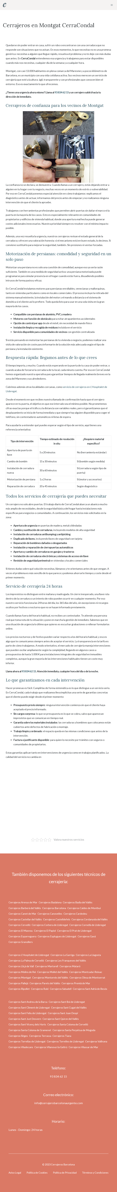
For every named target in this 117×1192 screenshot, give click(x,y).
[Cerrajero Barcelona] (4, 5)
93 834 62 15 (62, 92)
